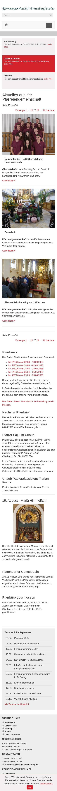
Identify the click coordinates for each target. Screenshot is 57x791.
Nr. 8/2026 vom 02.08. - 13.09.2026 (25, 362)
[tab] (28, 46)
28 (37, 110)
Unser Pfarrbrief (12, 734)
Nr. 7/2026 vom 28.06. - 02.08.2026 (25, 365)
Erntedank (10, 232)
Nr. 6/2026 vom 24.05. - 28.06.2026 (25, 368)
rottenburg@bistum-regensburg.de (21, 765)
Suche (8, 731)
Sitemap (8, 729)
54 (44, 110)
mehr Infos (8, 64)
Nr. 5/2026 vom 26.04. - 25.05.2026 (25, 372)
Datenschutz (46, 783)
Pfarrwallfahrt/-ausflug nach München (25, 302)
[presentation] (28, 46)
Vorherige (20, 110)
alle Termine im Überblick (17, 704)
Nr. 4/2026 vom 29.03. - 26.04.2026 (25, 375)
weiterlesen (8, 180)
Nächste (50, 110)
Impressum (10, 723)
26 (31, 110)
